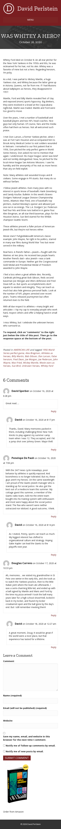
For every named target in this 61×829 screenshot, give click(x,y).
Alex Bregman (32, 353)
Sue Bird (16, 365)
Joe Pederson (45, 359)
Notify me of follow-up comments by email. (30, 745)
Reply (53, 411)
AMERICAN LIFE (21, 349)
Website (8, 720)
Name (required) (12, 695)
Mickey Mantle (30, 362)
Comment (8, 661)
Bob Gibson (31, 356)
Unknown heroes (30, 365)
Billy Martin (18, 356)
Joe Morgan (31, 359)
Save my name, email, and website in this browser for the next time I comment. (26, 738)
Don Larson (44, 356)
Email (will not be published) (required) (25, 708)
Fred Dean (18, 359)
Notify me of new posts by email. (24, 751)
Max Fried (16, 362)
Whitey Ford (47, 365)
